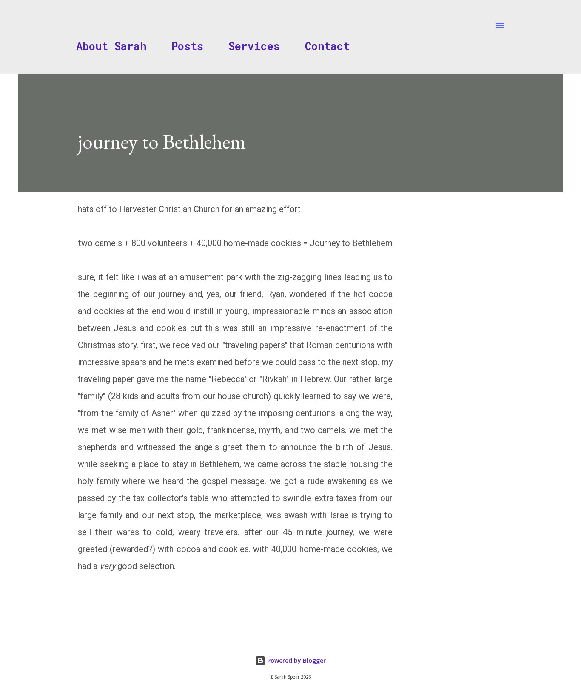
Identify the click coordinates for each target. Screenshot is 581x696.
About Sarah (111, 46)
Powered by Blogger (295, 660)
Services (254, 46)
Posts (187, 46)
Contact (327, 46)
